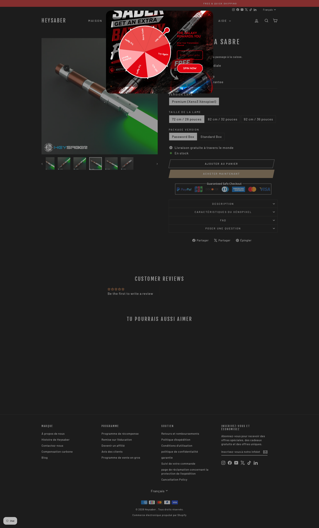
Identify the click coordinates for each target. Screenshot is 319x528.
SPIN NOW (189, 68)
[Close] (209, 15)
